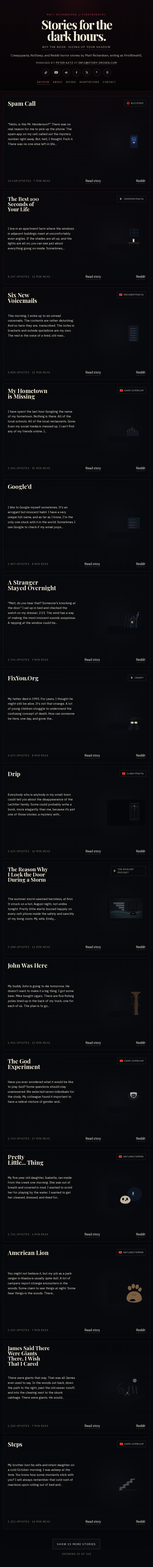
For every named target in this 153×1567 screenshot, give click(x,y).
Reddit (140, 181)
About (58, 81)
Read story (93, 181)
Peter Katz (64, 62)
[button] (76, 142)
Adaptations (89, 81)
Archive (43, 81)
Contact (109, 81)
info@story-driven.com (97, 62)
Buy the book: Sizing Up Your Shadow (76, 47)
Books (71, 81)
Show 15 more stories (76, 1544)
